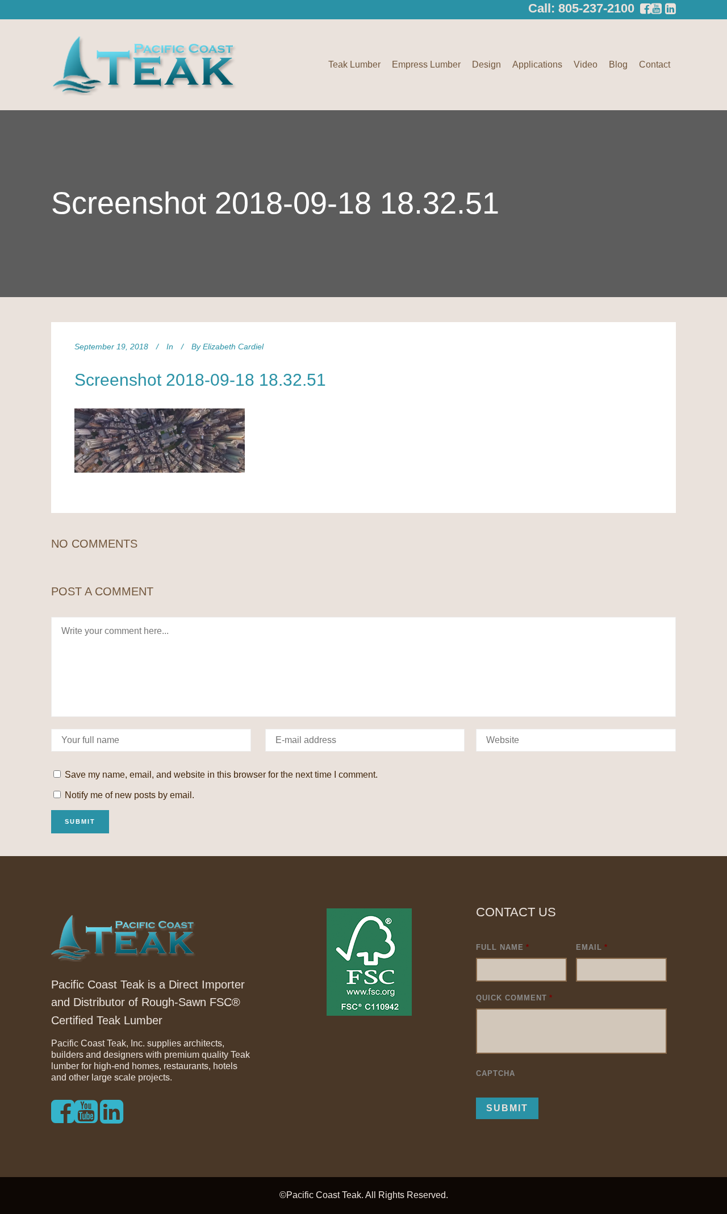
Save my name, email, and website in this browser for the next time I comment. (221, 774)
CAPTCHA (495, 1073)
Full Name (502, 947)
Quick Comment (514, 998)
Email (592, 947)
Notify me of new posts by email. (129, 795)
